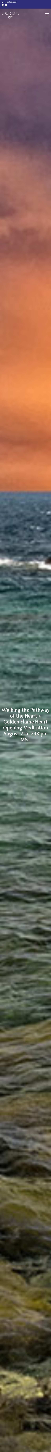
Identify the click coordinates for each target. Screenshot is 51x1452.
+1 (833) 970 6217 (10, 2)
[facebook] (2, 5)
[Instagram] (5, 5)
